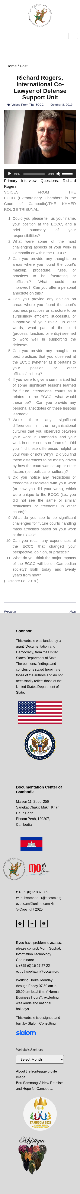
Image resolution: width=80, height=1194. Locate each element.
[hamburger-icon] (73, 36)
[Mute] (58, 174)
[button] (40, 183)
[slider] (68, 173)
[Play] (9, 174)
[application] (40, 173)
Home (11, 66)
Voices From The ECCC (28, 104)
